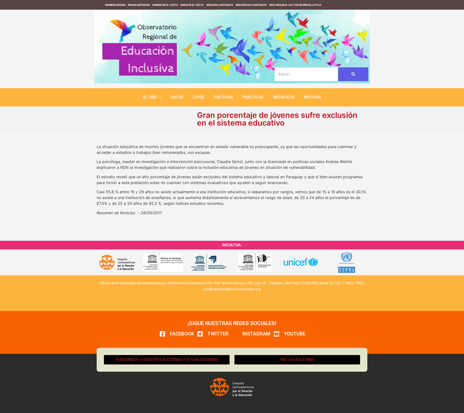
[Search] (353, 74)
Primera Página (115, 4)
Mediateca (283, 97)
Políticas (223, 97)
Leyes (198, 97)
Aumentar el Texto (165, 4)
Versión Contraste (219, 4)
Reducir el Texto (192, 4)
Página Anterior (139, 4)
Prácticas (253, 97)
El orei (150, 97)
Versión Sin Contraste (251, 4)
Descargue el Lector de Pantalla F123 (295, 4)
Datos (177, 97)
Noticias (312, 97)
